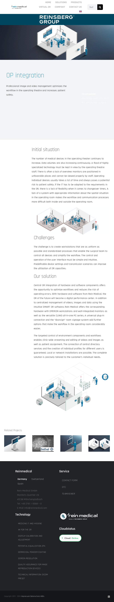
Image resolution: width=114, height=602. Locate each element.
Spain (20, 483)
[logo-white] (57, 16)
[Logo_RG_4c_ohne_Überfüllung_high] (19, 6)
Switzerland (37, 479)
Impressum (25, 596)
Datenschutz (35, 596)
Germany (22, 479)
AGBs (42, 596)
